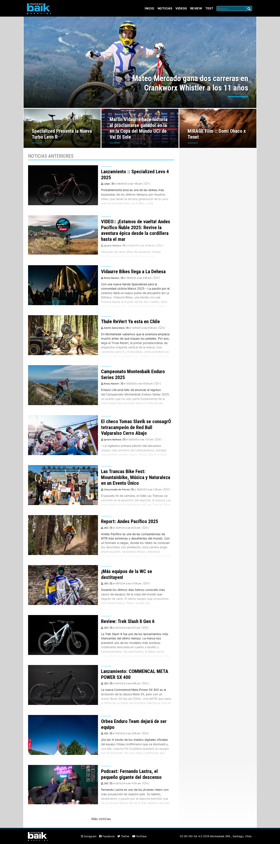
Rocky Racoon (111, 277)
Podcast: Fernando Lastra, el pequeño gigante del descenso (131, 774)
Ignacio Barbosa (112, 245)
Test (209, 8)
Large (107, 183)
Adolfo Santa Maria (114, 327)
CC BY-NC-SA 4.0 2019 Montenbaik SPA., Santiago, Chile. (216, 836)
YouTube (140, 836)
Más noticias (101, 819)
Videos (181, 8)
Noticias (165, 8)
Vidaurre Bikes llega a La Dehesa (133, 271)
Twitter (125, 836)
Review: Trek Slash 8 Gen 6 (128, 621)
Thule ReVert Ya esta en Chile (130, 321)
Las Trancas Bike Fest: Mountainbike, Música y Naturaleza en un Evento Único (135, 477)
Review (196, 8)
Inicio (149, 8)
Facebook (108, 836)
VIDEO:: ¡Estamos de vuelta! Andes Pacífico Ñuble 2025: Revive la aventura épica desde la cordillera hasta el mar (135, 230)
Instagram (89, 836)
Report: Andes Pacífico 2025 (129, 521)
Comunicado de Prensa (116, 489)
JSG (106, 527)
